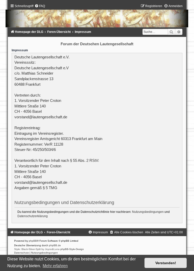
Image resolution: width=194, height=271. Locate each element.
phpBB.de (55, 245)
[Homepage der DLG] (97, 16)
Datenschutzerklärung (32, 216)
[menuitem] (40, 6)
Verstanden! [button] (165, 263)
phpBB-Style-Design (72, 249)
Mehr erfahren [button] (55, 266)
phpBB (33, 240)
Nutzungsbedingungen (148, 212)
